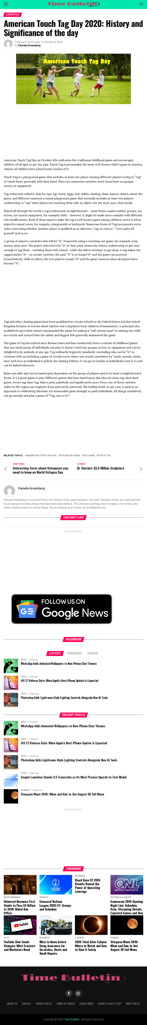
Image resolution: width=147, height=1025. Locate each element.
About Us (12, 1003)
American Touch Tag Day (41, 455)
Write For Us (133, 1003)
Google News (86, 1003)
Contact (26, 1003)
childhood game (70, 455)
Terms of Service (65, 1003)
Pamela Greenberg (29, 45)
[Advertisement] (73, 133)
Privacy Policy (44, 1003)
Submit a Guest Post (110, 1003)
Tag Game (89, 455)
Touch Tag (104, 455)
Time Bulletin (71, 1019)
